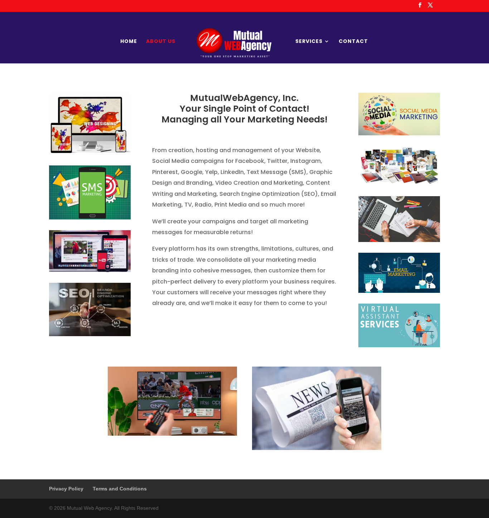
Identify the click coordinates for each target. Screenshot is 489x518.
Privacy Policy (66, 489)
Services (309, 42)
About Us (160, 42)
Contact (353, 42)
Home (128, 42)
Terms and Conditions (120, 489)
